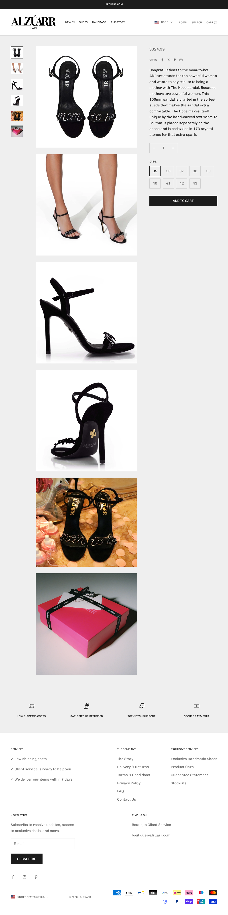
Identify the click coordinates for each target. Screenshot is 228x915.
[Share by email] (181, 60)
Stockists (179, 783)
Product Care (182, 767)
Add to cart (183, 201)
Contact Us (126, 799)
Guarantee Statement (189, 775)
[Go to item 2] (17, 68)
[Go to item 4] (17, 100)
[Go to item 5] (17, 116)
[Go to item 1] (17, 52)
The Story (118, 22)
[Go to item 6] (17, 131)
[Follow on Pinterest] (36, 877)
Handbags (99, 22)
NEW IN (70, 22)
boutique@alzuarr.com (151, 835)
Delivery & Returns (133, 767)
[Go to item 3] (17, 84)
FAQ (120, 791)
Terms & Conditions (133, 775)
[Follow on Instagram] (24, 877)
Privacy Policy (128, 783)
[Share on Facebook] (162, 60)
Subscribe (26, 859)
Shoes (83, 22)
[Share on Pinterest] (175, 60)
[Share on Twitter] (168, 60)
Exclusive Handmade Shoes (194, 759)
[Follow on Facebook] (13, 877)
